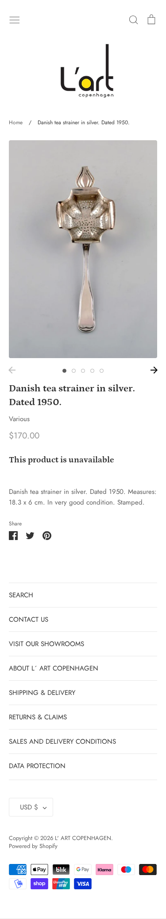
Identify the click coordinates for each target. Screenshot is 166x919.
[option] (83, 249)
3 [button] (83, 371)
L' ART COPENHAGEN (83, 838)
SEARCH (21, 595)
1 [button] (64, 371)
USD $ (29, 807)
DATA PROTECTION (37, 766)
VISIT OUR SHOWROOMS (46, 644)
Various (19, 419)
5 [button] (102, 371)
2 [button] (74, 371)
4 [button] (92, 371)
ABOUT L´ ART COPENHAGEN (53, 668)
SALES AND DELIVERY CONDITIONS (62, 741)
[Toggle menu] (14, 19)
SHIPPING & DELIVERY (42, 693)
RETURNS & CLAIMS (38, 717)
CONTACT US (28, 619)
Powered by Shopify (33, 846)
